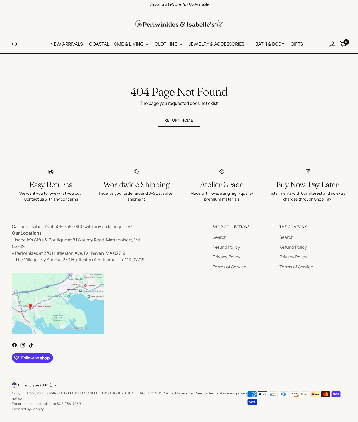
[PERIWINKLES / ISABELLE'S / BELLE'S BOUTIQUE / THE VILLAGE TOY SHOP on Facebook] (15, 346)
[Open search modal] (14, 44)
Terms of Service (229, 266)
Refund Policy (226, 247)
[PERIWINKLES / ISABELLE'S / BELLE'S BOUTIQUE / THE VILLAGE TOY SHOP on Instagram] (23, 346)
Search (220, 237)
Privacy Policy (226, 256)
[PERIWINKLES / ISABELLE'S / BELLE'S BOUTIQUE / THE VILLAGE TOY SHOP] (179, 23)
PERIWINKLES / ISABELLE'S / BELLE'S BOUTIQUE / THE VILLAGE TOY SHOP (103, 393)
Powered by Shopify (28, 409)
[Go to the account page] (332, 44)
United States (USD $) (35, 385)
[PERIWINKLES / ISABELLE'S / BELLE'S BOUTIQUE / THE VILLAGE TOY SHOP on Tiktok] (32, 346)
